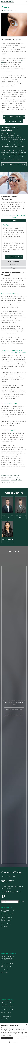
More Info (4, 926)
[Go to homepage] (7, 2)
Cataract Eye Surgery (13, 475)
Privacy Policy (8, 1035)
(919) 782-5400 (10, 876)
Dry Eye (11, 482)
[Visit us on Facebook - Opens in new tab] (3, 896)
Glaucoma (17, 477)
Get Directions (6, 924)
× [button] (26, 1024)
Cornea (3, 477)
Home (3, 10)
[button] (26, 2)
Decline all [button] (20, 1038)
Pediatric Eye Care (16, 480)
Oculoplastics (5, 480)
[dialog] (14, 1034)
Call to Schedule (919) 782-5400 (14, 164)
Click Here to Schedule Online (14, 709)
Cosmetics (10, 477)
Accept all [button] (7, 1038)
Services (8, 10)
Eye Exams (4, 482)
